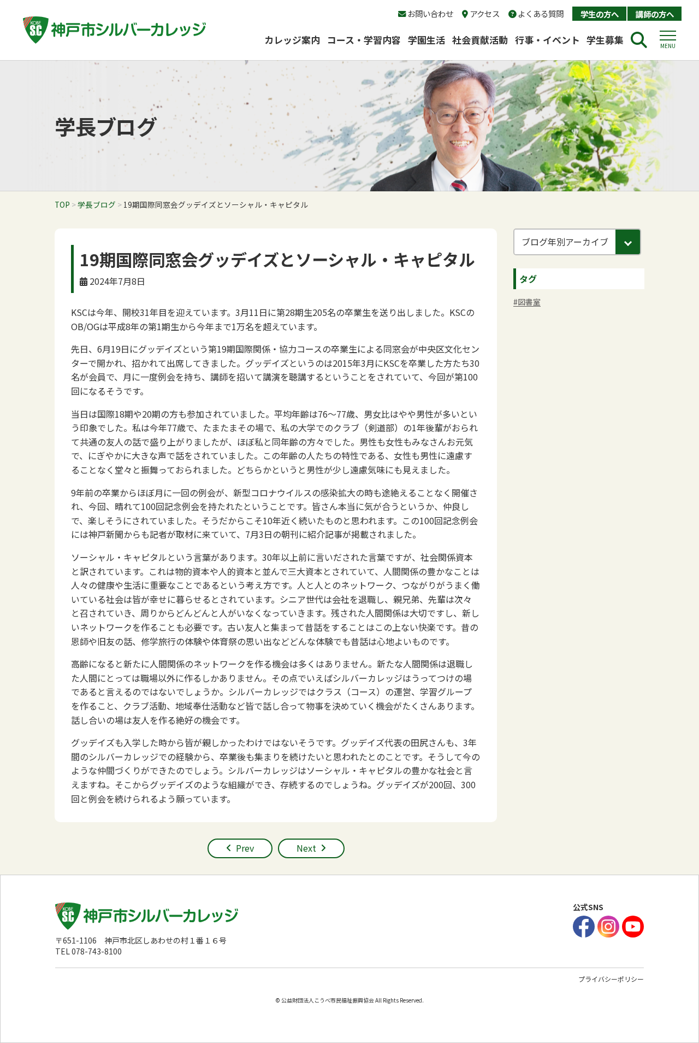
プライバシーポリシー (611, 978)
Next (306, 847)
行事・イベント (547, 39)
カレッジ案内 (292, 39)
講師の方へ (655, 13)
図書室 (529, 302)
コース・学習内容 (364, 39)
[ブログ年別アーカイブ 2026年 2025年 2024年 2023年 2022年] (577, 241)
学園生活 (426, 39)
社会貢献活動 (480, 39)
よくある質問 (540, 13)
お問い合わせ (429, 13)
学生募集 (605, 39)
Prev (245, 847)
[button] (668, 40)
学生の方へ (599, 13)
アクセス (484, 13)
